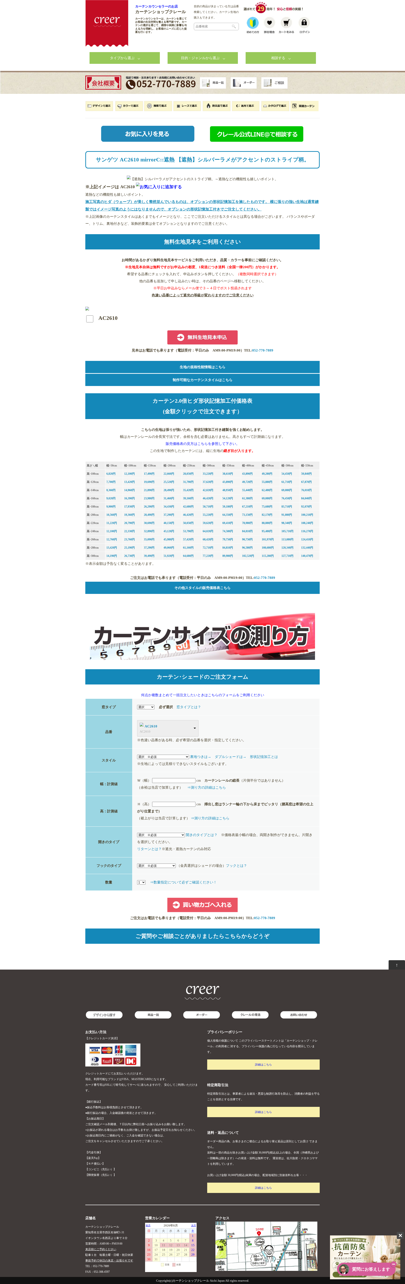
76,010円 (306, 490)
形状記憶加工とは (264, 757)
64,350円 (227, 514)
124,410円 (307, 539)
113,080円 (287, 539)
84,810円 (247, 531)
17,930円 (129, 506)
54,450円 (286, 473)
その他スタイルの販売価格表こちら (202, 588)
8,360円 (111, 490)
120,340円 (287, 547)
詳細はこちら (263, 1064)
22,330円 (129, 531)
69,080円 (286, 490)
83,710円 (286, 506)
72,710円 (208, 547)
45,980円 (169, 539)
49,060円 (169, 547)
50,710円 (208, 506)
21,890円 (149, 490)
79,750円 (227, 539)
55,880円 (267, 482)
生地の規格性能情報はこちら (202, 367)
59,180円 (227, 506)
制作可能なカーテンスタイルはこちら (202, 380)
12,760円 (111, 539)
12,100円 (129, 473)
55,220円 (208, 514)
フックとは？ (236, 865)
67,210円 (247, 506)
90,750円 (247, 539)
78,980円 (247, 523)
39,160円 (188, 498)
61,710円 (286, 482)
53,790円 (188, 531)
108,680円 (268, 547)
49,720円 (247, 482)
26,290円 (149, 506)
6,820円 (111, 473)
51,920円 (169, 556)
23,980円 (149, 498)
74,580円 (227, 531)
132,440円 (307, 547)
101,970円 (268, 539)
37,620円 (208, 482)
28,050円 (188, 473)
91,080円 (286, 514)
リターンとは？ (149, 849)
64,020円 (208, 531)
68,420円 (208, 539)
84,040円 (306, 498)
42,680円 (188, 506)
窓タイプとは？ (188, 707)
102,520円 (248, 556)
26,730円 (129, 556)
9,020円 (111, 498)
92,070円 (306, 506)
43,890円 (247, 473)
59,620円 (208, 523)
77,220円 (208, 556)
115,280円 (268, 556)
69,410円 (227, 523)
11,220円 (111, 523)
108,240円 (307, 523)
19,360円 (129, 514)
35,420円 (188, 490)
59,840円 (306, 473)
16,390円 (129, 498)
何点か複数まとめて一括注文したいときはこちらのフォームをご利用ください (202, 695)
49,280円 (267, 473)
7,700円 (111, 482)
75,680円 (267, 506)
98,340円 (286, 523)
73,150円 (247, 514)
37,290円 (169, 514)
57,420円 (188, 539)
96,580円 (247, 547)
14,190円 (111, 556)
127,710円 (287, 556)
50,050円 (188, 523)
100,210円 (307, 514)
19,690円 (149, 482)
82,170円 (267, 514)
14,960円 (129, 490)
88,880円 (267, 523)
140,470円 (307, 556)
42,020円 (208, 490)
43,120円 (169, 531)
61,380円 (247, 498)
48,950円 (227, 490)
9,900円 (111, 506)
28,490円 (169, 490)
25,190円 (129, 547)
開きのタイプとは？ (202, 835)
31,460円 (169, 498)
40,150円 (169, 523)
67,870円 (306, 482)
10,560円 (111, 514)
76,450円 (286, 498)
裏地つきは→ (200, 757)
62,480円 (267, 490)
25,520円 (169, 482)
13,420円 (129, 482)
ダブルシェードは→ (230, 757)
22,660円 (169, 473)
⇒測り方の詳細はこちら (206, 787)
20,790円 (129, 523)
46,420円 (208, 498)
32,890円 (149, 531)
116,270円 (307, 531)
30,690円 (149, 523)
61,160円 (188, 547)
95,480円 (267, 531)
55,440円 (247, 490)
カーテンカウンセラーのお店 (156, 6)
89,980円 (227, 556)
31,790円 (188, 482)
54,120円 (227, 498)
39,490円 (149, 556)
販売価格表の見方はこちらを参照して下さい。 (203, 444)
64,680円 (188, 556)
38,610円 (227, 473)
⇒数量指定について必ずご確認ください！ (183, 882)
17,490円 (149, 473)
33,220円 (208, 473)
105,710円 (287, 531)
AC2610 (151, 726)
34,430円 (169, 506)
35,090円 (149, 539)
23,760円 (129, 539)
